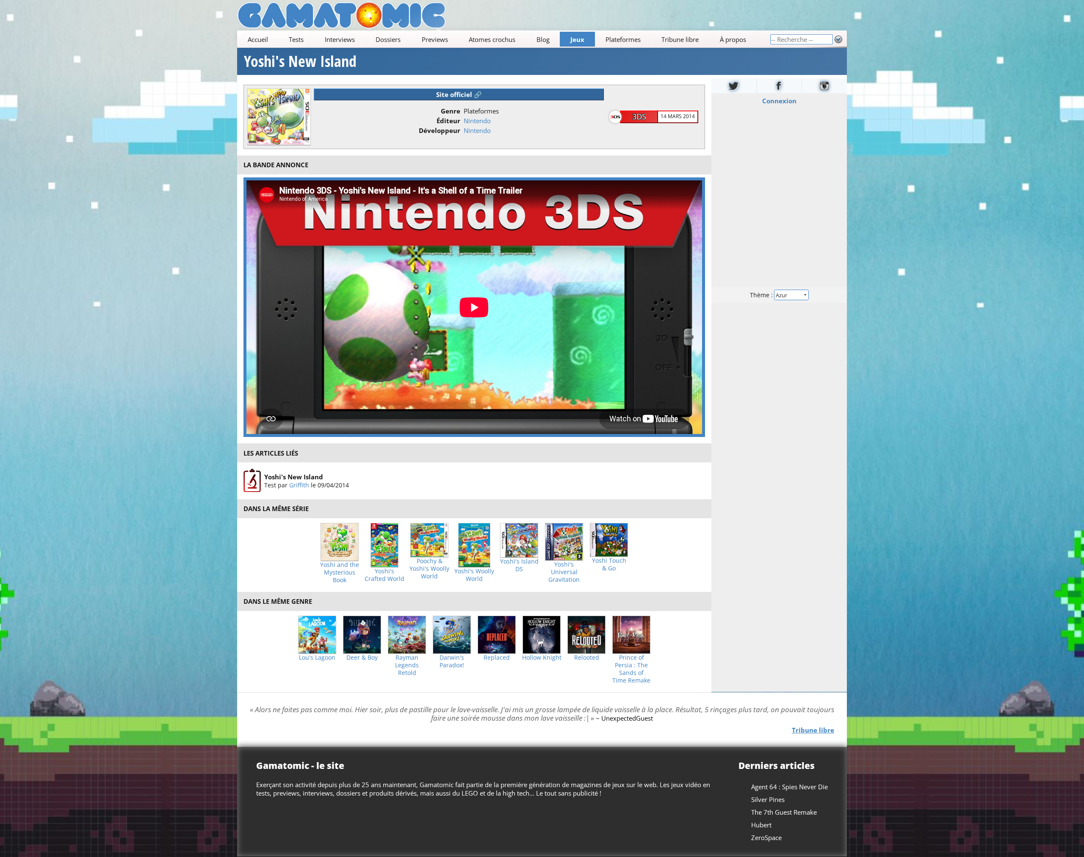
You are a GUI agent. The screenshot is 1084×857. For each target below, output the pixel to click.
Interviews (340, 39)
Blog (543, 39)
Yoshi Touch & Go (609, 564)
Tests (296, 39)
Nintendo (477, 120)
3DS (639, 116)
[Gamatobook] (779, 85)
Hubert (761, 825)
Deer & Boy (362, 657)
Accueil (258, 39)
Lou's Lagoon (317, 657)
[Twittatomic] (734, 85)
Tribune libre (680, 39)
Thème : (762, 295)
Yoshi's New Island (300, 61)
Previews (435, 39)
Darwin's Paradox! (452, 661)
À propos (733, 39)
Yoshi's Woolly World (474, 575)
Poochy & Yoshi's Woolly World (429, 568)
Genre (450, 111)
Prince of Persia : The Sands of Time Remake (631, 669)
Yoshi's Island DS (519, 565)
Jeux (577, 39)
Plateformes (623, 39)
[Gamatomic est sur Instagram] (824, 85)
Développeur (439, 130)
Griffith (299, 485)
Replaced (497, 657)
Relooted (586, 657)
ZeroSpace (766, 837)
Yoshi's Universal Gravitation (564, 572)
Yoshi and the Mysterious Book (339, 572)
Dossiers (388, 39)
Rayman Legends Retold (407, 665)
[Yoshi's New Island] (252, 480)
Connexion (779, 101)
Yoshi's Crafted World (384, 575)
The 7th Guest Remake (784, 812)
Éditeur (448, 120)
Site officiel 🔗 (459, 94)
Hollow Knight (541, 657)
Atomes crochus (492, 39)
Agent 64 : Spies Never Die (789, 786)
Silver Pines (768, 799)
